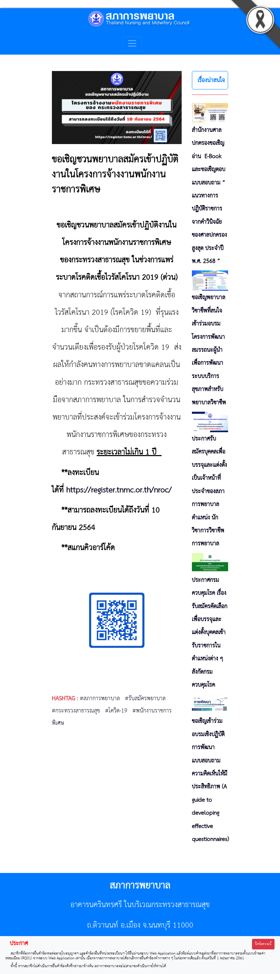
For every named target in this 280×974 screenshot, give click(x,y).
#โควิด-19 (116, 710)
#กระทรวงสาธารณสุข (76, 710)
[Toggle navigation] (132, 43)
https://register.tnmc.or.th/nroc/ (119, 490)
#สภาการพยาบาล (100, 698)
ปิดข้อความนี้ (263, 944)
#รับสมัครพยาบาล (145, 698)
